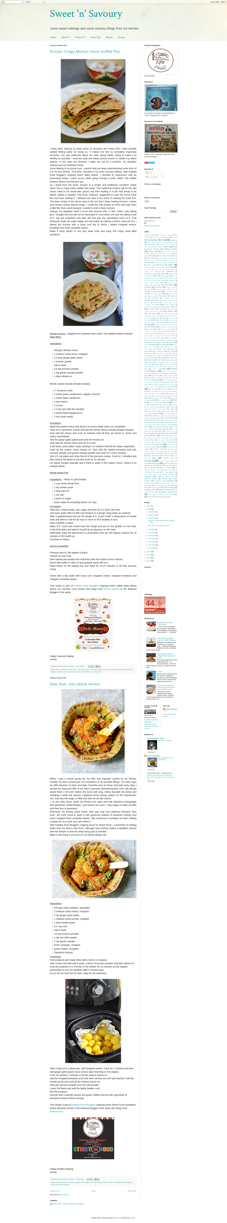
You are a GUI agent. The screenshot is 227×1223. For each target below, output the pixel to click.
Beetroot (158, 253)
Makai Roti (171, 378)
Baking (63, 669)
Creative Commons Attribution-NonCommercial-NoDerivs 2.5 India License (151, 724)
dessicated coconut (150, 316)
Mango (155, 380)
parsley (163, 411)
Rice (154, 435)
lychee (149, 378)
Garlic (100, 669)
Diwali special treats (165, 316)
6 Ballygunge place (165, 235)
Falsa (173, 327)
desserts (171, 313)
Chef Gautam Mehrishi (158, 278)
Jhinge (146, 366)
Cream (157, 305)
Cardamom (170, 271)
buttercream (148, 267)
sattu (145, 447)
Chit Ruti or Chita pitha (165, 740)
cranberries (147, 305)
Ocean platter (162, 400)
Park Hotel (158, 409)
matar (146, 384)
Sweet (147, 460)
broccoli (174, 262)
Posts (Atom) (64, 1195)
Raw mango (154, 429)
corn (148, 302)
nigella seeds (155, 398)
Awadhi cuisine (170, 244)
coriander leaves (61, 1182)
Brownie (161, 265)
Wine (150, 494)
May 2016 (152, 536)
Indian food (150, 360)
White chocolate (165, 490)
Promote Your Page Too (151, 226)
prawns (146, 420)
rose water (157, 442)
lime (163, 375)
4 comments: (80, 1179)
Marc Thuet (166, 380)
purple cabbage (156, 424)
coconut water (154, 294)
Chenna (163, 280)
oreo (167, 404)
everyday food (164, 327)
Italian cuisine (148, 362)
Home (53, 37)
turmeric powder (96, 672)
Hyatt (146, 358)
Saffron (154, 444)
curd (68, 1182)
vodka (166, 485)
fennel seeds (148, 329)
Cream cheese (169, 305)
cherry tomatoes (149, 282)
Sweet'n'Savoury (149, 221)
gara (95, 669)
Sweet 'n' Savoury (86, 13)
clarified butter (170, 289)
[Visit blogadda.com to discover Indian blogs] (149, 163)
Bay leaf (149, 253)
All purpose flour (153, 239)
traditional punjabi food (165, 476)
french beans (148, 338)
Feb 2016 (152, 545)
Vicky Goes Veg (172, 483)
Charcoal (147, 276)
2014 (149, 555)
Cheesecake (165, 276)
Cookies (147, 300)
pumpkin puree (172, 420)
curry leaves (152, 309)
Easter (160, 322)
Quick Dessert (157, 427)
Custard (161, 309)
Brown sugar (151, 265)
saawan (146, 444)
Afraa (166, 237)
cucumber (147, 307)
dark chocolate (150, 313)
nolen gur (165, 398)
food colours (157, 333)
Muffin (163, 393)
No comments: (80, 666)
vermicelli (161, 483)
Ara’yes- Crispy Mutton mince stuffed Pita (85, 51)
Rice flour (163, 435)
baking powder (170, 249)
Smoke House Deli (152, 453)
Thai (173, 470)
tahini (148, 467)
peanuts (146, 413)
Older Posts (132, 1191)
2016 (149, 509)
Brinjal (168, 262)
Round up (166, 442)
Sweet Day (96, 37)
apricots (153, 244)
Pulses (154, 420)
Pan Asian (150, 407)
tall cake (164, 467)
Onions (65, 672)
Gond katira (148, 349)
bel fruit (166, 253)
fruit (145, 342)
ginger (104, 669)
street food (54, 1184)
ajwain (173, 237)
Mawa (152, 384)
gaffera (117, 1218)
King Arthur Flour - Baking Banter (159, 773)
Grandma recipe (160, 349)
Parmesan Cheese (150, 411)
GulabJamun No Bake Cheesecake (165, 623)
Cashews (172, 274)
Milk (175, 387)
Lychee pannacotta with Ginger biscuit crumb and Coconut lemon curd (166, 687)
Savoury (80, 672)
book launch (151, 260)
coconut (167, 291)
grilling (158, 353)
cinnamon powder (171, 287)
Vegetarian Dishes (150, 483)
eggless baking (160, 324)
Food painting (167, 333)
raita (173, 427)
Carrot (163, 274)
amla (149, 242)
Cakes (157, 269)
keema (173, 366)
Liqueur (169, 375)
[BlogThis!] (92, 666)
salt (76, 672)
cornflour (156, 302)
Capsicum (157, 271)
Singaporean (167, 451)
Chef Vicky (171, 278)
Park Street (170, 409)
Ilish (161, 358)
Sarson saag (171, 444)
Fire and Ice (165, 329)
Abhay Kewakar (157, 237)
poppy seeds (156, 418)
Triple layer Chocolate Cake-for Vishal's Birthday (166, 639)
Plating (158, 415)
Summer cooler (168, 458)
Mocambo (152, 391)
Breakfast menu (158, 262)
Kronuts (160, 672)
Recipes (109, 37)
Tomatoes (87, 672)
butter (170, 265)
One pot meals (154, 402)
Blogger (132, 1218)
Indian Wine (160, 360)
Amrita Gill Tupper (159, 242)
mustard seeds (170, 396)
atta (161, 244)
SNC (162, 453)
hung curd (171, 355)
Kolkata (121, 669)
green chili (93, 1182)
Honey (163, 355)
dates (162, 313)
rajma (146, 429)
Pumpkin (162, 420)
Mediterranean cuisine (168, 384)
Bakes (58, 669)
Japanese (166, 364)
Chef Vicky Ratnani (150, 280)
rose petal (171, 440)
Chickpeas (171, 282)
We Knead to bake (167, 487)
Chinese (146, 285)
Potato (110, 1182)
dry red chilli (90, 669)
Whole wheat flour (169, 492)
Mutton (60, 672)
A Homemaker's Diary (155, 738)
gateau (146, 344)
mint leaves (164, 389)
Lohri (175, 375)
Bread (161, 260)
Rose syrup (147, 442)
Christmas (148, 287)
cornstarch (165, 302)
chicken (161, 282)
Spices (149, 455)
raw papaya (165, 429)
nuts (153, 400)
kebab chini (155, 366)
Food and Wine (166, 331)
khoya (146, 369)
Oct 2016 (152, 512)
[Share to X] (94, 666)
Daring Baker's (167, 311)
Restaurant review (167, 433)
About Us (65, 37)
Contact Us (80, 37)
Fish (173, 329)
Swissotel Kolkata (171, 465)
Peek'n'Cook (56, 1111)
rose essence (162, 440)
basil (175, 251)
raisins (167, 427)
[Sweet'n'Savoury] (145, 223)
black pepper (151, 258)
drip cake (172, 318)
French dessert (172, 338)
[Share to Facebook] (97, 666)
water (146, 487)
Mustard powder (159, 396)
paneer (172, 407)
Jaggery (157, 364)
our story (174, 404)
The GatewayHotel (168, 472)
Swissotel (159, 465)
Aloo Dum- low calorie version (75, 684)
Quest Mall (167, 424)
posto (165, 418)
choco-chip (156, 285)
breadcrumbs (171, 260)
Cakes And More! (153, 756)
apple (146, 244)
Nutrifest (146, 400)
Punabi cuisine (151, 422)
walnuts (172, 485)
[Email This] (89, 666)
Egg (148, 324)
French (172, 335)
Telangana (166, 470)
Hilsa (170, 353)
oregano (160, 404)
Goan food (171, 346)
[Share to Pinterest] (99, 666)
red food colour (170, 431)
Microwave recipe (164, 387)
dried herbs (155, 318)
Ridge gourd (173, 435)
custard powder (149, 311)
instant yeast (171, 360)
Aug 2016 (152, 518)
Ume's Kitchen (112, 589)
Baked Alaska (157, 247)
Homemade (154, 355)
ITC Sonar (147, 364)
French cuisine (160, 338)
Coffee (163, 294)
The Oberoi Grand (151, 474)
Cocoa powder (156, 291)
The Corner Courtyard (151, 472)
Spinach (157, 455)
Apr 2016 (152, 539)
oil (170, 400)
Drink (164, 318)
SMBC (175, 451)
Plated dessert (149, 415)
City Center (159, 289)
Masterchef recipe (168, 382)
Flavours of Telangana (151, 331)
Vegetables (170, 481)
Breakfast (147, 262)
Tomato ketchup (168, 474)
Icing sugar (153, 358)
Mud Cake (155, 393)
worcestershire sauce (162, 494)
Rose (153, 440)
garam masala (75, 1182)
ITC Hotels (172, 362)
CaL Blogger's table (168, 269)
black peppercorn (163, 258)
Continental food (168, 298)
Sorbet (169, 453)
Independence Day (171, 358)
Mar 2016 (152, 542)
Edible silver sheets (171, 322)
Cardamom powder (150, 274)
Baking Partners (153, 249)
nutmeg (173, 398)
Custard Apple (171, 309)
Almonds (174, 240)
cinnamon (69, 669)
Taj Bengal (156, 467)
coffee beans (173, 294)
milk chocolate (153, 389)
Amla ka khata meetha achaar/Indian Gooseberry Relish (166, 656)
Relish (156, 433)
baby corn (147, 247)
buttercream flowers (160, 267)
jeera (173, 364)
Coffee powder (162, 296)
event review (151, 327)
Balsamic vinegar (166, 251)
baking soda (152, 251)
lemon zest (155, 375)
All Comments (152, 177)
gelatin (153, 344)
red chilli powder (118, 1182)
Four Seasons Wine (159, 335)
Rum (173, 442)
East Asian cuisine (150, 322)
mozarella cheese (163, 391)
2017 (149, 506)
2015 (149, 552)
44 (150, 603)
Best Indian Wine (164, 256)
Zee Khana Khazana (161, 497)
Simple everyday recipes (152, 451)
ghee (160, 344)
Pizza (173, 413)
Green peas (148, 353)
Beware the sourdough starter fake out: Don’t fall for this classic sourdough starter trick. (160, 777)
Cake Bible (147, 269)
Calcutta (146, 271)
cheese (155, 276)
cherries (171, 280)
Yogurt (150, 497)
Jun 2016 (152, 533)
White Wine (154, 492)
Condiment (155, 298)
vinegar (148, 485)
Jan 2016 (152, 548)
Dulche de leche (160, 320)
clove (74, 669)
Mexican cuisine (149, 387)
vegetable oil (159, 481)
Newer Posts (55, 1191)
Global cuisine (159, 346)
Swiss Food (167, 463)
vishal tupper (158, 485)
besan (154, 256)
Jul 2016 (152, 529)
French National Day (168, 340)
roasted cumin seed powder (156, 438)
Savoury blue (171, 447)
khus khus (154, 369)
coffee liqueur (150, 296)
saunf (151, 447)
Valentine (165, 478)
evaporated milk (172, 324)
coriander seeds (172, 300)
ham (164, 353)
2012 (149, 561)
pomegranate (167, 415)
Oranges (152, 404)
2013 (149, 558)
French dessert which (153, 340)
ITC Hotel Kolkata (161, 362)
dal (158, 311)
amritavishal (171, 242)
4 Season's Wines (150, 235)
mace (156, 378)
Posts (149, 173)
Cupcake (168, 307)
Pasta (172, 411)
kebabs (165, 366)
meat (157, 384)
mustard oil (147, 396)
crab (173, 302)
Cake (171, 267)
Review (121, 37)
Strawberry (166, 455)
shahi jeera (171, 449)
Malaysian (147, 380)
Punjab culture (164, 422)
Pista (158, 413)
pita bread (71, 672)
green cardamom (112, 669)
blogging (174, 258)
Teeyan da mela (155, 470)
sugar (154, 458)
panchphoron (162, 407)
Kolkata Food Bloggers (86, 585)
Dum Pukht (171, 320)
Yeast (175, 494)
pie (153, 413)
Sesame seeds (158, 449)
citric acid (150, 289)
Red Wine (147, 433)
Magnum (163, 378)
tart (171, 468)
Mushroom (172, 393)
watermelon (154, 487)
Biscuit (175, 256)
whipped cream (150, 490)
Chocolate (168, 285)
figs (157, 329)
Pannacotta (147, 409)
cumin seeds (81, 669)
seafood (146, 449)
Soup (175, 453)
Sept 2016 (152, 515)
